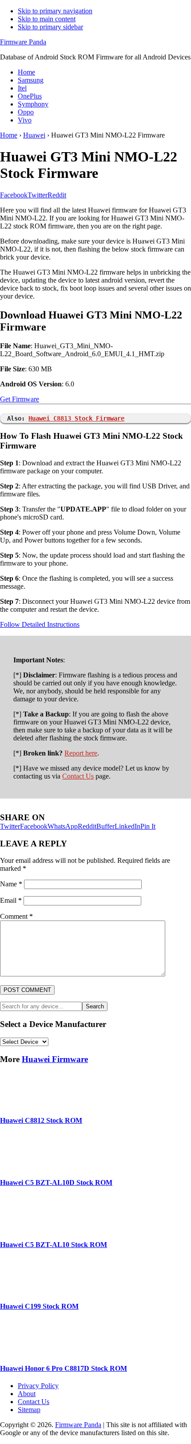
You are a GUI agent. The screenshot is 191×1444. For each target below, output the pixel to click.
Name (11, 884)
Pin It (147, 826)
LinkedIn (127, 826)
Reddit (87, 826)
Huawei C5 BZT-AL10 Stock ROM (53, 1244)
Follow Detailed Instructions (40, 624)
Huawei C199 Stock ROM (39, 1306)
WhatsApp (63, 826)
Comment (16, 916)
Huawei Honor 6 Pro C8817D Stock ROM (63, 1368)
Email (11, 900)
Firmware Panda (23, 42)
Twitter (10, 826)
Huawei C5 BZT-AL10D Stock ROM (56, 1182)
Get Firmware (19, 399)
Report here (80, 753)
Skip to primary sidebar (50, 27)
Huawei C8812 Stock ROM (41, 1120)
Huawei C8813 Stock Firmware (76, 418)
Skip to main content (47, 19)
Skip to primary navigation (55, 11)
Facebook (34, 826)
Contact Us (78, 776)
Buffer (105, 826)
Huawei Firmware (55, 1059)
